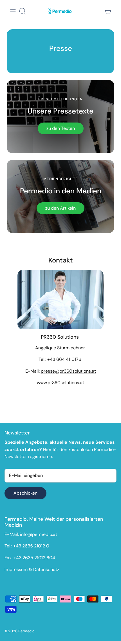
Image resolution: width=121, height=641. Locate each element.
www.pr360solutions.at (60, 383)
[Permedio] (60, 11)
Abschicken (25, 493)
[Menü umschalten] (13, 11)
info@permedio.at (38, 534)
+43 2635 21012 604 (34, 558)
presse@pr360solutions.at (68, 371)
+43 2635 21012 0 (31, 546)
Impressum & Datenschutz (32, 569)
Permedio (26, 631)
